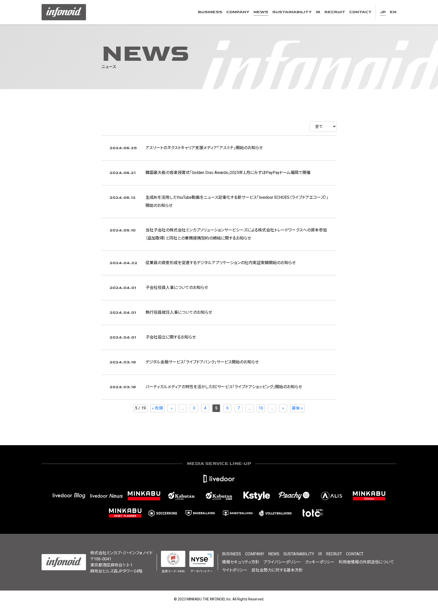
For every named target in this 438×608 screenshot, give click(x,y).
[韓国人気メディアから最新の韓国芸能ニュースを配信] (256, 495)
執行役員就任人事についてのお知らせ (178, 312)
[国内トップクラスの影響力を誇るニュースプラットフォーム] (106, 495)
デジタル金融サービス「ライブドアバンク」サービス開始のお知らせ (202, 362)
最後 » (297, 408)
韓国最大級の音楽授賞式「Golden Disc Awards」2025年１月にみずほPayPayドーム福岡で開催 (228, 172)
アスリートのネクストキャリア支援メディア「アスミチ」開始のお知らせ (204, 147)
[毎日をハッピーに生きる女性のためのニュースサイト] (294, 495)
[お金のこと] (369, 495)
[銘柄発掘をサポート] (181, 495)
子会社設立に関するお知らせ (170, 337)
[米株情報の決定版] (219, 495)
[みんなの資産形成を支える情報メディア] (144, 495)
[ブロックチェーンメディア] (331, 495)
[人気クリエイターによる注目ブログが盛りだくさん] (69, 495)
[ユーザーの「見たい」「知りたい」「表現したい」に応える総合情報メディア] (219, 478)
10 (261, 408)
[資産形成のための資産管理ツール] (125, 513)
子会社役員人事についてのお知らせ (176, 287)
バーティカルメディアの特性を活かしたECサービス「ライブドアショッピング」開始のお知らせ (223, 386)
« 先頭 (157, 408)
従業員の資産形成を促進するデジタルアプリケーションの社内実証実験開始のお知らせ (220, 262)
